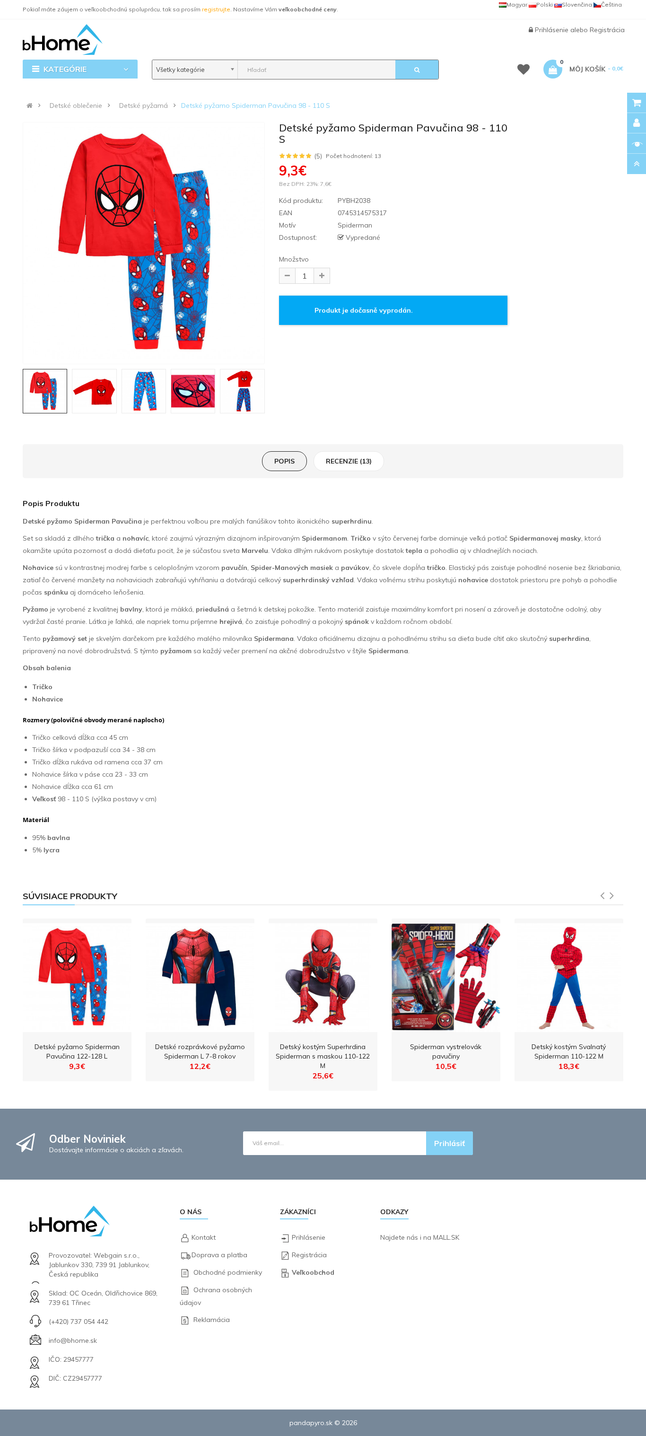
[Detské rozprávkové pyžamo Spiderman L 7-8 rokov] (200, 975)
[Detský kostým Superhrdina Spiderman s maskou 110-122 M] (323, 975)
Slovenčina (577, 4)
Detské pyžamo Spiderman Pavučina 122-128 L (77, 1051)
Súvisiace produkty (70, 896)
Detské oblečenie (76, 105)
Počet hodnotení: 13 (353, 156)
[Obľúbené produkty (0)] (523, 71)
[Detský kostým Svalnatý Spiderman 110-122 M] (569, 975)
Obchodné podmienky (227, 1272)
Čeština (611, 4)
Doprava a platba (219, 1255)
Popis (284, 461)
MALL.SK (446, 1237)
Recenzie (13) (349, 461)
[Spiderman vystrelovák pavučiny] (446, 975)
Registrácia (607, 30)
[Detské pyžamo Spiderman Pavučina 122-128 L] (77, 975)
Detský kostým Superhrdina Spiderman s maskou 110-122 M (323, 1056)
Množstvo (294, 259)
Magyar (516, 4)
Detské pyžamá (143, 105)
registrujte (216, 9)
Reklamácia (211, 1319)
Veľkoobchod (313, 1272)
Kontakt (204, 1237)
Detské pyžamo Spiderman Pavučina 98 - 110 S (255, 105)
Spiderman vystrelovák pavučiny (445, 1051)
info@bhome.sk (73, 1340)
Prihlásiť (449, 1143)
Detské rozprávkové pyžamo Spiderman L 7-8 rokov (200, 1051)
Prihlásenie (552, 30)
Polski (544, 4)
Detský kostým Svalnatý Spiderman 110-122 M (569, 1051)
